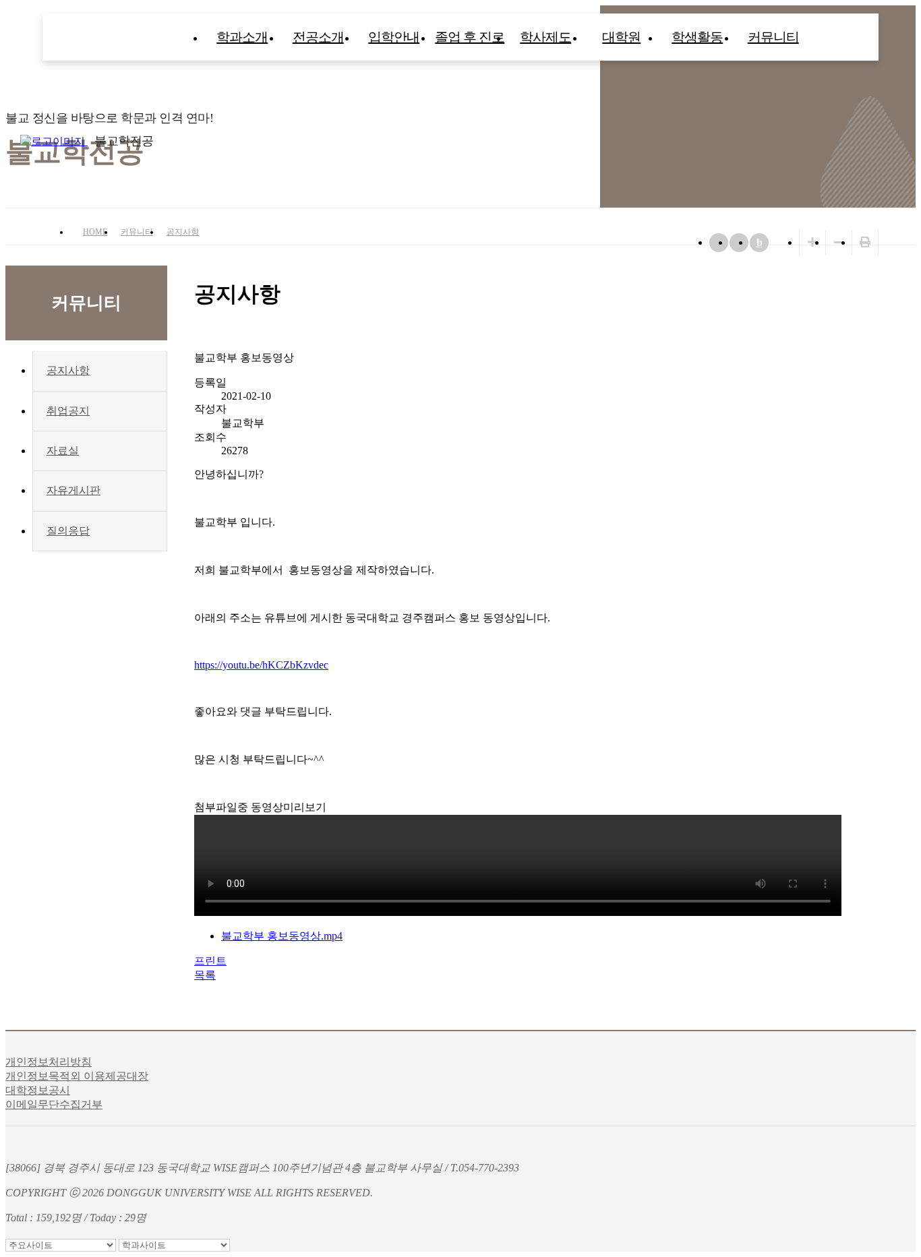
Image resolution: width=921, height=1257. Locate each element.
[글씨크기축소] (838, 242)
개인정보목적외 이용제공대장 (76, 1076)
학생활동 (697, 37)
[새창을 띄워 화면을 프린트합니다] (865, 242)
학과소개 (242, 37)
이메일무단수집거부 (53, 1104)
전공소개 (318, 37)
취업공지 (68, 411)
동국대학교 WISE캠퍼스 (907, 140)
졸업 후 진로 (469, 37)
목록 (205, 975)
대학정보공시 (37, 1090)
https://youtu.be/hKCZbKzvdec (261, 665)
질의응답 (68, 530)
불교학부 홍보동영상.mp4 (282, 936)
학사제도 (545, 37)
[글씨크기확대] (812, 242)
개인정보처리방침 (48, 1062)
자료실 (63, 450)
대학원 (621, 37)
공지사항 (183, 232)
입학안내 (393, 37)
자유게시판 (73, 490)
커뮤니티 (773, 37)
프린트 (210, 961)
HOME (95, 232)
